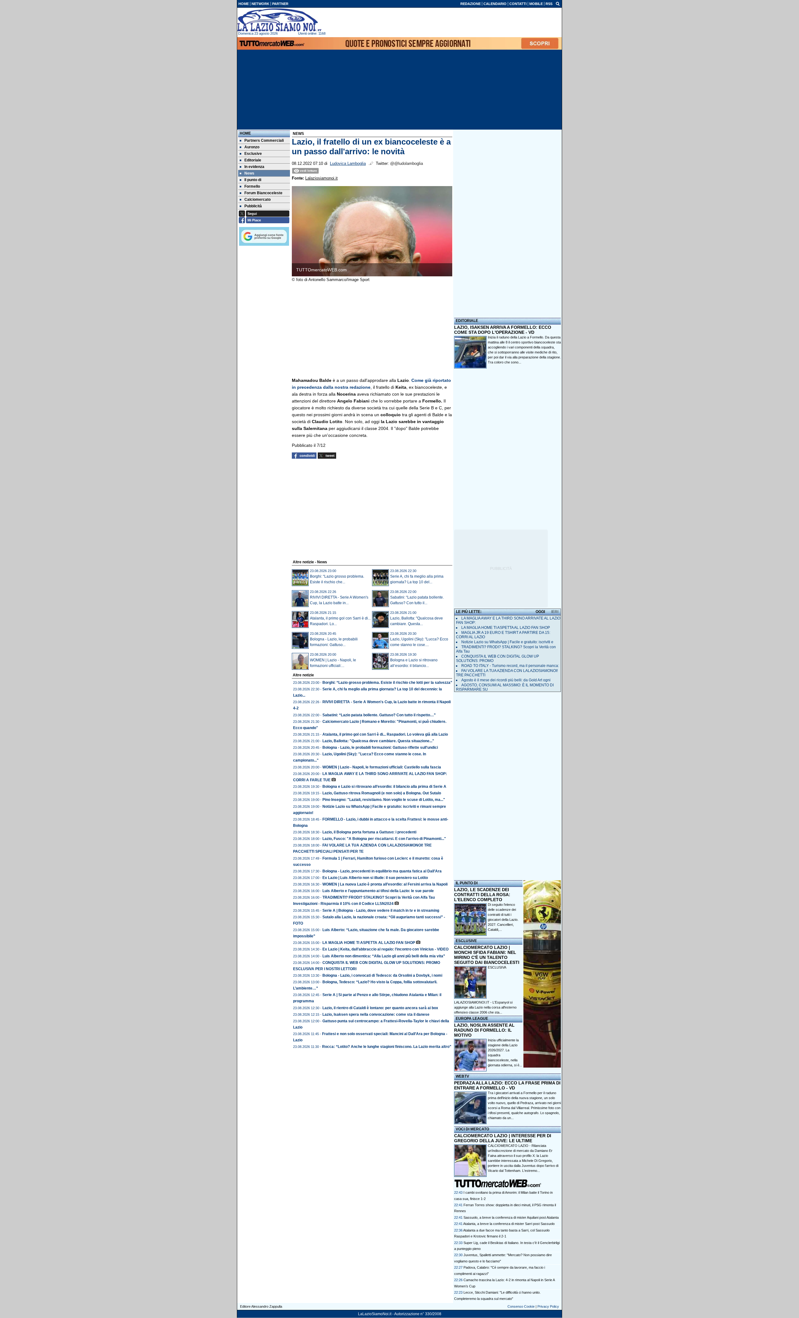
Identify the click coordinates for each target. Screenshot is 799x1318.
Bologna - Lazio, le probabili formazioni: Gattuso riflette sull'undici (380, 747)
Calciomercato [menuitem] (257, 199)
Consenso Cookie (521, 1306)
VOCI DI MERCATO (472, 1129)
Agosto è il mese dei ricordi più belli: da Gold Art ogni (506, 680)
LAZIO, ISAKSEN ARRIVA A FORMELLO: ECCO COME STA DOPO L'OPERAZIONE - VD (502, 330)
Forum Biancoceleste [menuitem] (263, 193)
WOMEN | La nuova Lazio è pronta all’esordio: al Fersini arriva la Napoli (385, 884)
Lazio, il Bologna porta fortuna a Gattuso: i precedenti (369, 832)
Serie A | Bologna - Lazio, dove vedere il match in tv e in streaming (380, 910)
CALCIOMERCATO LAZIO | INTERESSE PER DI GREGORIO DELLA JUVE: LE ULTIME (502, 1138)
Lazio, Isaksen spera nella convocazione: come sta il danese (375, 1014)
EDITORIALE (467, 320)
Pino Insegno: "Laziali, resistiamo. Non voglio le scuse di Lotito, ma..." (383, 799)
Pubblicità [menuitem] (253, 206)
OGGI (540, 612)
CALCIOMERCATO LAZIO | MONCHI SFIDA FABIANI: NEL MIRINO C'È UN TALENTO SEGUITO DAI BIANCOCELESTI (486, 955)
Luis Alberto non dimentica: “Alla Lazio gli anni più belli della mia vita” (383, 956)
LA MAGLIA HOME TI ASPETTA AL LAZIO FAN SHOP (368, 942)
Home (245, 133)
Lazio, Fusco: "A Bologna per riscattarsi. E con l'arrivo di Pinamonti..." (384, 839)
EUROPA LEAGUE (472, 1018)
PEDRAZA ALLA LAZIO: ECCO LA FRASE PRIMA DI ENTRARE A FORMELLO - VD (507, 1085)
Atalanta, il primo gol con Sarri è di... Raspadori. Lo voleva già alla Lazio (385, 734)
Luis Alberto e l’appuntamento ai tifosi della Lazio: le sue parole (378, 891)
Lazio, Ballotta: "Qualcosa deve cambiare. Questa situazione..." (378, 741)
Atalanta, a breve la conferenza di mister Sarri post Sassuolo (509, 1224)
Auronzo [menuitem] (251, 147)
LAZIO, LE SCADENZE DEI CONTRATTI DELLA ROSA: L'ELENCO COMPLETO (482, 894)
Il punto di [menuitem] (252, 180)
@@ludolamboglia (406, 163)
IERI (554, 612)
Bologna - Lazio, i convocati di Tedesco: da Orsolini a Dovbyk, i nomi (382, 975)
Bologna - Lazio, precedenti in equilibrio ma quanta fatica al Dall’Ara (382, 871)
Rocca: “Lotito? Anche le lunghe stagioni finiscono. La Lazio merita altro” (386, 1046)
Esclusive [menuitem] (253, 153)
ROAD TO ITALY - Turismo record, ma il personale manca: (510, 666)
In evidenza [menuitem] (254, 167)
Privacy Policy (548, 1306)
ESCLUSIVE (466, 941)
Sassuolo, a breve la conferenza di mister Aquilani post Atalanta (511, 1217)
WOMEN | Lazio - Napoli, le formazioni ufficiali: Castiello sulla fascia (381, 767)
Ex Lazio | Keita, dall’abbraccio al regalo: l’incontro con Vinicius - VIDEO (385, 949)
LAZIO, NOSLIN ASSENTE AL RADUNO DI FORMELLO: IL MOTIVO (484, 1030)
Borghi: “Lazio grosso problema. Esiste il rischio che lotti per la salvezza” (387, 682)
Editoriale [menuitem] (252, 160)
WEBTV (462, 1076)
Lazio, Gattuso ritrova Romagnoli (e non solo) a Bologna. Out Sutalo (381, 793)
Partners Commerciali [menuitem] (264, 140)
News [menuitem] (249, 173)
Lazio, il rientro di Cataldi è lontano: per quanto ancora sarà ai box (380, 1008)
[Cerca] (558, 3)
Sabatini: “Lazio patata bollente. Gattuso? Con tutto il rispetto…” (379, 715)
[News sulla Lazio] (279, 20)
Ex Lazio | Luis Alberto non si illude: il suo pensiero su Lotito (375, 878)
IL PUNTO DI (467, 883)
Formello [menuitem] (252, 186)
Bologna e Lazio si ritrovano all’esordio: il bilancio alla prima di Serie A (384, 786)
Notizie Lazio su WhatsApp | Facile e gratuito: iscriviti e (507, 642)
